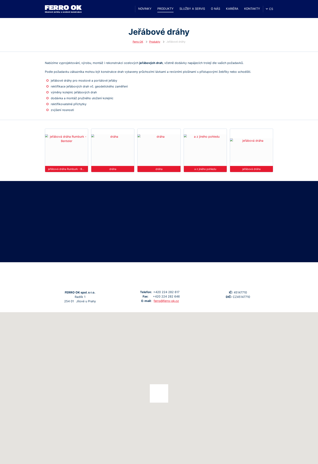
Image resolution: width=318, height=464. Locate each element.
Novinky (144, 8)
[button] (159, 393)
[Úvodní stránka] (129, 9)
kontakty (252, 8)
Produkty (165, 8)
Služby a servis (192, 8)
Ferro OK (138, 41)
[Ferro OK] (63, 9)
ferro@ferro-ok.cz (166, 301)
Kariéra (232, 8)
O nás (215, 8)
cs (271, 9)
